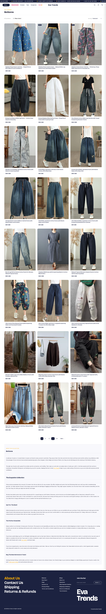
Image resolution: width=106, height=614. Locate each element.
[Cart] (102, 5)
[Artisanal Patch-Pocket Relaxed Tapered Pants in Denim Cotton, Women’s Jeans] (86, 403)
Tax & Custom (63, 591)
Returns (44, 578)
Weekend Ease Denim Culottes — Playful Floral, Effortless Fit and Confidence (18, 67)
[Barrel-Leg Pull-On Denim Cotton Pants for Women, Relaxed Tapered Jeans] (20, 249)
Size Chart (44, 580)
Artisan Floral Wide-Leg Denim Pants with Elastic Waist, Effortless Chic (85, 170)
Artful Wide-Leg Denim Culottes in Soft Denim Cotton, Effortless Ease (51, 170)
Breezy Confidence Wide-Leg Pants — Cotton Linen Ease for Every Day (19, 119)
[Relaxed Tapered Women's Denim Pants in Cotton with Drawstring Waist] (86, 249)
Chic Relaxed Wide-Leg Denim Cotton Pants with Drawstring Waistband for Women (85, 221)
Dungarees (33, 5)
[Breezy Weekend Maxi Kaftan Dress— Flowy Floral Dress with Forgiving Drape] (53, 96)
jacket (25, 540)
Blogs (61, 578)
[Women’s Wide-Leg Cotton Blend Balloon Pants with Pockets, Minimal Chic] (20, 352)
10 (56, 438)
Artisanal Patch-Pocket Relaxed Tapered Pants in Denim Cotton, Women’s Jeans (85, 426)
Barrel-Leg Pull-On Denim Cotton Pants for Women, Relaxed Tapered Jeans (19, 272)
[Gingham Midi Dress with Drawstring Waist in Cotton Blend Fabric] (53, 249)
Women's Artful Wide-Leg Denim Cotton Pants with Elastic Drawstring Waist (19, 170)
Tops (27, 5)
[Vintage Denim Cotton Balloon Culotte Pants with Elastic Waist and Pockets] (20, 198)
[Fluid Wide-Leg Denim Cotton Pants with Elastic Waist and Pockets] (53, 198)
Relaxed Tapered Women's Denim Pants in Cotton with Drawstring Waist (85, 272)
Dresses (22, 5)
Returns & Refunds (20, 591)
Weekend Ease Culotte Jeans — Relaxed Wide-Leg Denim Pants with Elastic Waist (52, 67)
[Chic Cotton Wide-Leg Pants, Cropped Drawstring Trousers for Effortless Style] (53, 301)
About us (61, 580)
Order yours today (13, 562)
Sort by (90, 18)
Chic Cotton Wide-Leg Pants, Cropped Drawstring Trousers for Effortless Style (52, 324)
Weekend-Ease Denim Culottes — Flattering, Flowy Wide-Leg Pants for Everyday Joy (85, 67)
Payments (62, 582)
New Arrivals (15, 5)
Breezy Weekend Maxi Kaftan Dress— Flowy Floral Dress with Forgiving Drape (52, 119)
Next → (62, 438)
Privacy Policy (45, 586)
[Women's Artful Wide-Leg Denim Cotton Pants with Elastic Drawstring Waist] (20, 147)
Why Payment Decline (65, 584)
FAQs (43, 582)
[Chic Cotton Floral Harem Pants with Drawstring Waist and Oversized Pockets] (20, 301)
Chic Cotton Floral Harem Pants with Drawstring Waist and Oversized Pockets (18, 324)
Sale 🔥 (40, 5)
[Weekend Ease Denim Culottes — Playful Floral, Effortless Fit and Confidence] (20, 44)
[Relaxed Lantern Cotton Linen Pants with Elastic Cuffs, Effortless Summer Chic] (53, 352)
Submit (97, 582)
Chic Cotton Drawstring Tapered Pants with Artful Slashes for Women (85, 324)
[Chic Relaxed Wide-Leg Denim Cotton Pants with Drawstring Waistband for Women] (86, 198)
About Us (12, 578)
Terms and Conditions (48, 588)
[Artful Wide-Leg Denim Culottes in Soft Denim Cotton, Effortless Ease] (53, 147)
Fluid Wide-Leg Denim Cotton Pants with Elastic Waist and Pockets (51, 221)
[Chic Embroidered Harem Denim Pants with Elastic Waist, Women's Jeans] (53, 403)
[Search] (94, 5)
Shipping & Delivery (64, 586)
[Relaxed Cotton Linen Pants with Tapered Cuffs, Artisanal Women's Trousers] (86, 352)
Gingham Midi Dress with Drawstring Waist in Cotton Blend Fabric (53, 272)
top (22, 540)
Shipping (11, 587)
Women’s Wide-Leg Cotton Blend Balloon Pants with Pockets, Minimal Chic (19, 375)
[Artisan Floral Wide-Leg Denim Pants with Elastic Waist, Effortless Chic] (86, 147)
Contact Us (13, 583)
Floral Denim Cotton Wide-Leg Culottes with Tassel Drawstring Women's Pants (85, 119)
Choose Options (21, 63)
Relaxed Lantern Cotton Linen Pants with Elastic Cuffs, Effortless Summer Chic (52, 375)
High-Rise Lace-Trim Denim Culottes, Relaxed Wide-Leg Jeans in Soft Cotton (19, 426)
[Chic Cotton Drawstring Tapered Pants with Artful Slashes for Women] (86, 301)
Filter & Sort (18, 18)
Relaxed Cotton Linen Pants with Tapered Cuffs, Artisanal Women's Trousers (85, 375)
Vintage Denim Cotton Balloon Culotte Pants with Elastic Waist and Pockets (18, 221)
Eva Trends (56, 468)
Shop (5, 5)
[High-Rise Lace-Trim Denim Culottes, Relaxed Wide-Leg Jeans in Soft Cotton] (20, 403)
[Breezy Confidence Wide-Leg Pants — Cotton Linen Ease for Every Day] (20, 96)
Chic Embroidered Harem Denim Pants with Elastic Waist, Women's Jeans (52, 426)
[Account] (98, 5)
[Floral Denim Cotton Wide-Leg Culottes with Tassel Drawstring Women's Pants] (86, 96)
